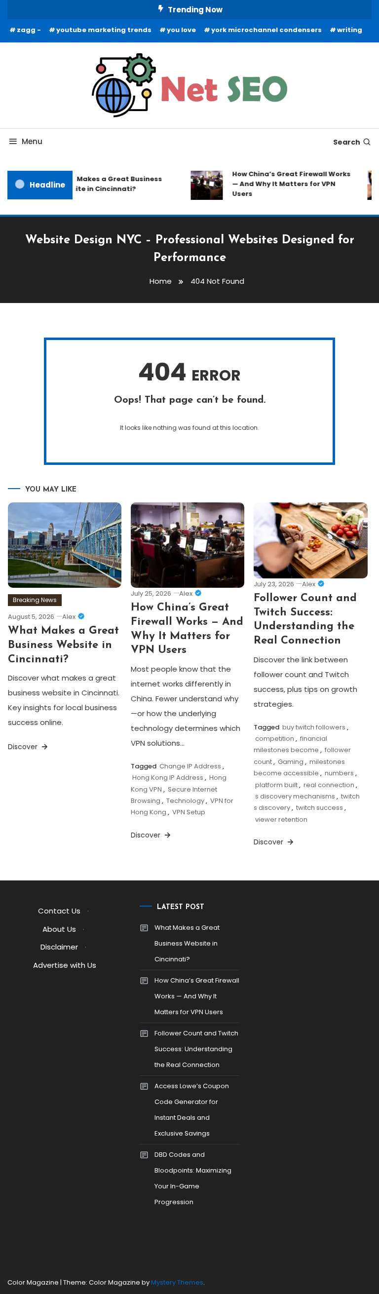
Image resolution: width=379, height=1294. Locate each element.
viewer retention (281, 819)
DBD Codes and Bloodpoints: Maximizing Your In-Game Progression (192, 1178)
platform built (276, 785)
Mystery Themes (177, 1282)
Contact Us (59, 911)
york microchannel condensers (266, 30)
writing (349, 30)
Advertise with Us (64, 965)
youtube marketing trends (104, 30)
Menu (32, 141)
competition (274, 738)
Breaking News (35, 600)
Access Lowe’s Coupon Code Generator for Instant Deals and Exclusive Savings (191, 1109)
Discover (23, 747)
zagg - (29, 30)
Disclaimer (59, 947)
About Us (59, 929)
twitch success (319, 807)
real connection (328, 785)
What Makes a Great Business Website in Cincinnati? (105, 183)
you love (181, 30)
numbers (339, 773)
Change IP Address (190, 766)
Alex (69, 616)
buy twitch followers (313, 727)
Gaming (290, 761)
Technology (185, 800)
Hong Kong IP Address (167, 777)
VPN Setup (188, 812)
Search (346, 142)
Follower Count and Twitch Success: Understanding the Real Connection (196, 1048)
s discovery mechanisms (295, 796)
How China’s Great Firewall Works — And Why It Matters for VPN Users (287, 183)
